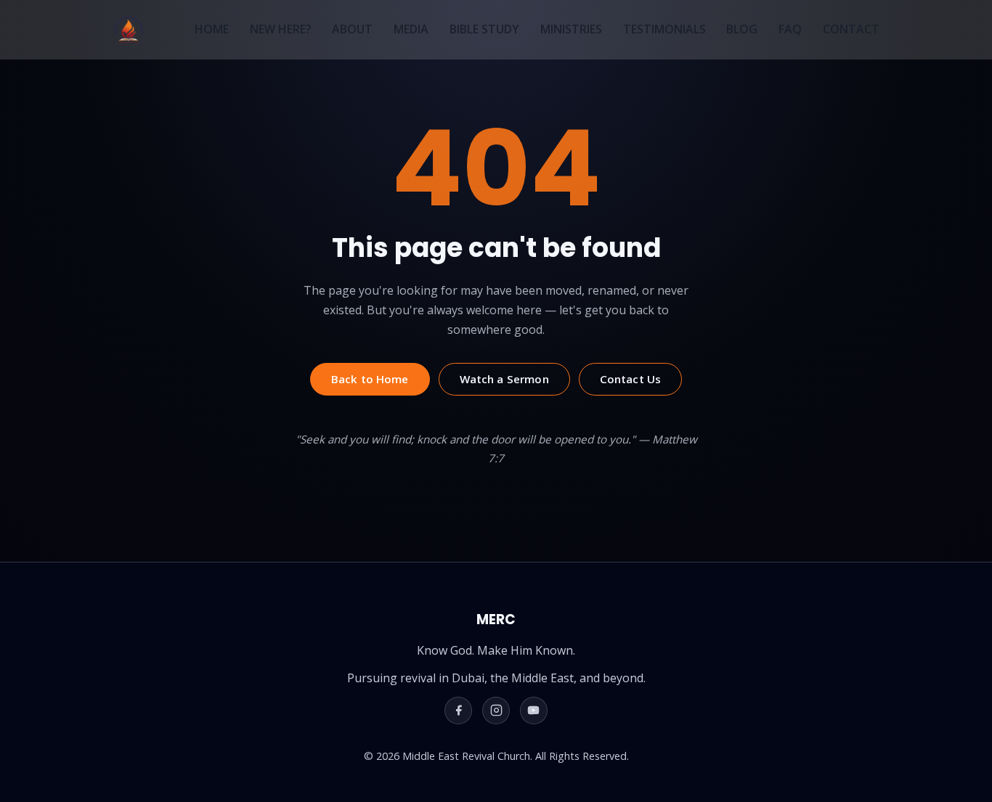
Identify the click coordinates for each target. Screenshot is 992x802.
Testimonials (664, 29)
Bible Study (484, 29)
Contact (851, 29)
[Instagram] (496, 710)
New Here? (281, 29)
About (352, 29)
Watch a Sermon (504, 379)
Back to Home (370, 379)
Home (212, 29)
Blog (741, 29)
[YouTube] (534, 710)
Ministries (571, 29)
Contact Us (631, 379)
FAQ (790, 29)
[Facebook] (458, 710)
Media (411, 29)
